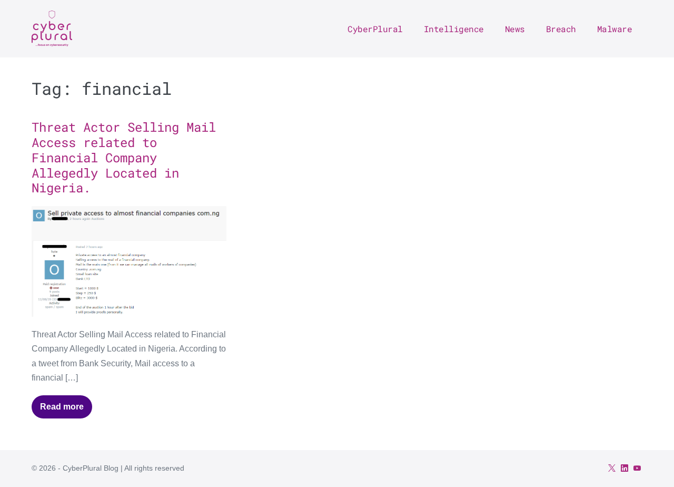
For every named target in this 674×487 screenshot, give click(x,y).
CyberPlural (375, 28)
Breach (561, 28)
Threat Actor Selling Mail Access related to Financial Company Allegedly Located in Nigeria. (124, 157)
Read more (66, 410)
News (515, 28)
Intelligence (454, 28)
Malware (614, 28)
